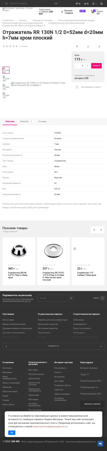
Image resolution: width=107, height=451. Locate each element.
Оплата (57, 372)
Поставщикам (35, 410)
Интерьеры (59, 377)
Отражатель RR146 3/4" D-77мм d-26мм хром (17, 275)
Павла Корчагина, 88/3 (90, 381)
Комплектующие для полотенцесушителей (23, 23)
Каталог (23, 20)
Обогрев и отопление (42, 20)
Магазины (7, 372)
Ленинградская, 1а (89, 387)
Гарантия (58, 390)
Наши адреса (86, 362)
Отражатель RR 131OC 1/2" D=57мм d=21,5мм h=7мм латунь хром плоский (53, 276)
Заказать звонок (92, 404)
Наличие (26, 121)
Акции (5, 396)
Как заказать (60, 368)
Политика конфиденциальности (81, 442)
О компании (8, 362)
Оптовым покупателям (34, 405)
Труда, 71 (84, 374)
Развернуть (53, 346)
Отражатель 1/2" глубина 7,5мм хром (86, 274)
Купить (96, 66)
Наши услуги (34, 378)
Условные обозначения (60, 399)
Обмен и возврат (62, 394)
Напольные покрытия (48, 324)
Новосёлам (33, 395)
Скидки (6, 400)
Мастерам (33, 399)
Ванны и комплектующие (14, 324)
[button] (94, 229)
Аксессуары (8, 320)
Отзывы (44, 121)
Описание (9, 121)
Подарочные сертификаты (34, 390)
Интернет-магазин (63, 362)
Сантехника (8, 314)
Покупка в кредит (36, 374)
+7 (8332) (46, 13)
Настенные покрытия (48, 328)
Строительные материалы (86, 314)
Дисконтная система (34, 384)
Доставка (33, 370)
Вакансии (7, 387)
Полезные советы (62, 385)
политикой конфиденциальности (50, 426)
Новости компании (11, 383)
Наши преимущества (10, 377)
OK (11, 433)
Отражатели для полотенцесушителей (66, 23)
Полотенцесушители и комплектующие (76, 20)
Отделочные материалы (50, 314)
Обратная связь (10, 391)
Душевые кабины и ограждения (17, 328)
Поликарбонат (80, 324)
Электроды (78, 320)
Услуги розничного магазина (37, 363)
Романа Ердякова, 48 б (90, 394)
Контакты (7, 368)
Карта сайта (8, 404)
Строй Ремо (8, 20)
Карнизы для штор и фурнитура (52, 320)
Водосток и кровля (82, 328)
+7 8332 (11, 441)
